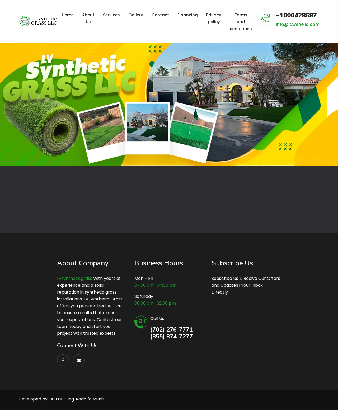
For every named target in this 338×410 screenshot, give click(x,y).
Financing (187, 15)
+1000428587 (296, 15)
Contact (160, 15)
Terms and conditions (241, 21)
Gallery (135, 15)
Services (111, 15)
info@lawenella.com (298, 24)
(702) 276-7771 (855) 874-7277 (171, 333)
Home (68, 15)
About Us (88, 18)
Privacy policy (213, 18)
